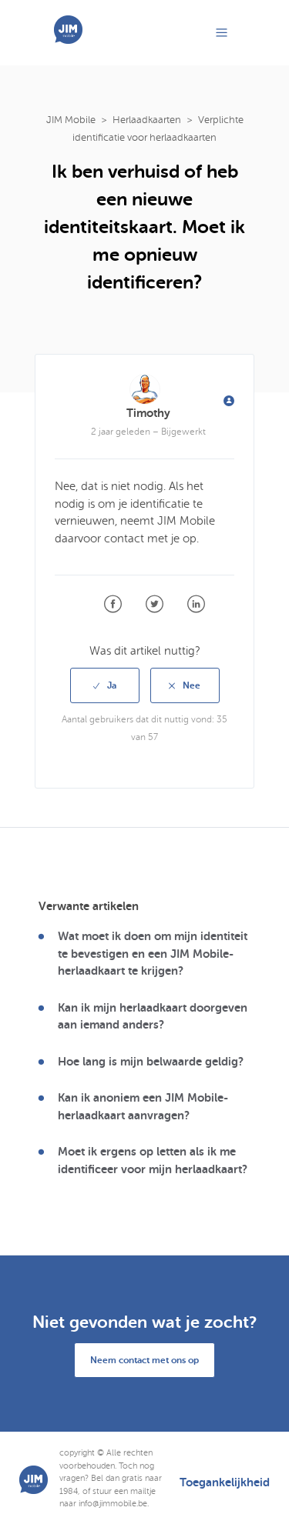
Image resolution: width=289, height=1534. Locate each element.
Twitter (154, 604)
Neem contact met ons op (144, 1360)
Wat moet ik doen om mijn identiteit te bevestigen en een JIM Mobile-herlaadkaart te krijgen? (152, 953)
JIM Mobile (71, 120)
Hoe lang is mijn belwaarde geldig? (151, 1062)
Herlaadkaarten (147, 120)
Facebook (113, 604)
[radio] (104, 685)
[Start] (68, 40)
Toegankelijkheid (225, 1483)
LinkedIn (196, 604)
